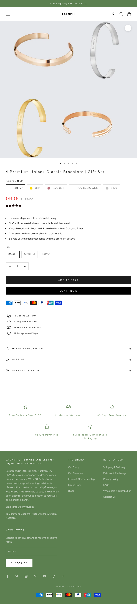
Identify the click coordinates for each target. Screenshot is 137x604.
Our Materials (75, 473)
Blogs (71, 490)
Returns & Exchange (114, 473)
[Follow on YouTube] (44, 576)
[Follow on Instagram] (26, 576)
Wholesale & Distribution (117, 490)
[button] (14, 205)
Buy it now (68, 290)
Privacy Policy (110, 479)
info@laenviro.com (23, 506)
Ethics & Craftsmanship (81, 479)
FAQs (106, 485)
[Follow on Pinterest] (35, 576)
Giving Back (74, 485)
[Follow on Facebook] (7, 576)
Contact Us (109, 496)
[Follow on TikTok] (54, 576)
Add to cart (68, 280)
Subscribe (19, 563)
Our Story (73, 467)
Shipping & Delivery (114, 467)
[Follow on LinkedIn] (63, 576)
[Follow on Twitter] (17, 576)
